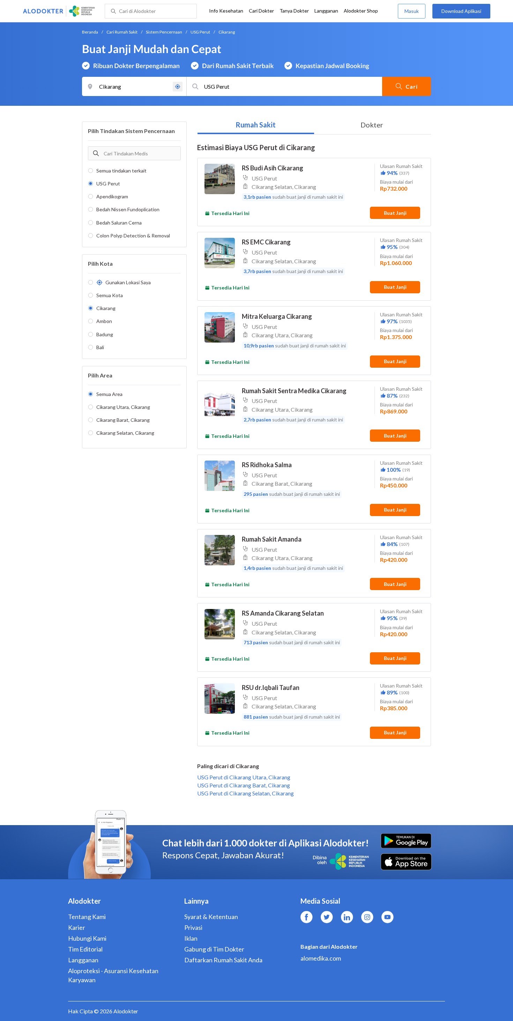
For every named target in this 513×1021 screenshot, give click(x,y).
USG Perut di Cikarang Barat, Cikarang (243, 785)
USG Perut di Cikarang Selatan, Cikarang (245, 793)
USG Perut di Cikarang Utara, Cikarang (243, 777)
